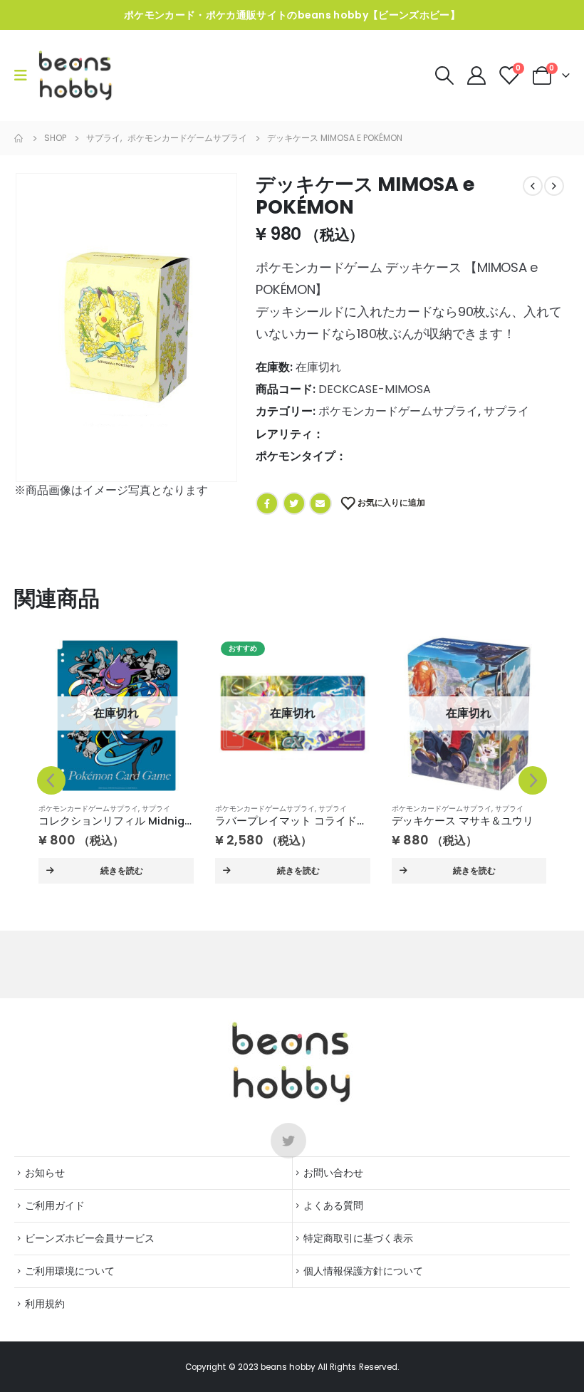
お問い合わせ (333, 1173)
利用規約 (45, 1304)
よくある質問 (333, 1205)
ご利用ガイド (55, 1205)
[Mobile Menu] (25, 75)
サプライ (506, 411)
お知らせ (45, 1173)
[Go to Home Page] (19, 138)
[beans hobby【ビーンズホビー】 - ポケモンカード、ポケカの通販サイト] (75, 75)
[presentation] (32, 327)
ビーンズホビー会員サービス (90, 1238)
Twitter (294, 503)
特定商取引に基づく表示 (358, 1238)
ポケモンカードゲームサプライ (398, 411)
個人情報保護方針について (363, 1271)
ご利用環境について (70, 1271)
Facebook (267, 503)
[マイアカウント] (477, 75)
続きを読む (121, 870)
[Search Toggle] (444, 75)
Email (320, 503)
